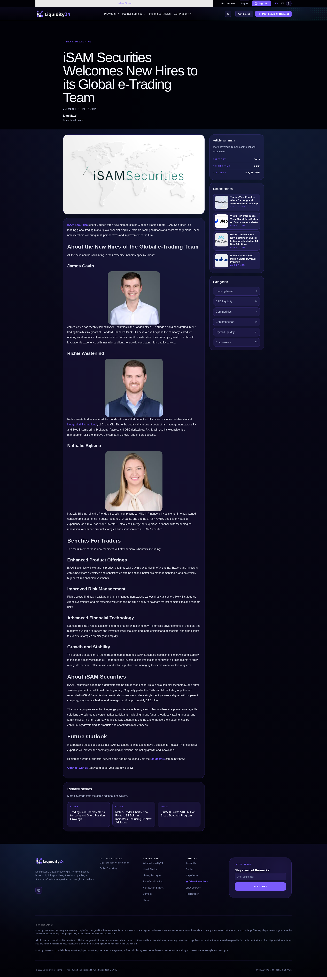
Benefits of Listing (152, 881)
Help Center (192, 875)
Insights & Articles (160, 13)
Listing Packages (152, 875)
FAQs (146, 900)
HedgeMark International (82, 424)
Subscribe (260, 886)
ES (282, 3)
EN (276, 3)
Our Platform (181, 13)
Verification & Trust (153, 887)
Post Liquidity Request (275, 13)
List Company (193, 887)
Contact (147, 893)
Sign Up (263, 3)
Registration (192, 893)
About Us (191, 863)
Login (244, 3)
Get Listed (244, 13)
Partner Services (132, 13)
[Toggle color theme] (289, 3)
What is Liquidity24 (153, 863)
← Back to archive (77, 42)
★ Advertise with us (197, 881)
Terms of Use (284, 970)
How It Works (150, 869)
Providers (110, 13)
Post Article (228, 3)
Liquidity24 (157, 758)
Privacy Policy (265, 970)
